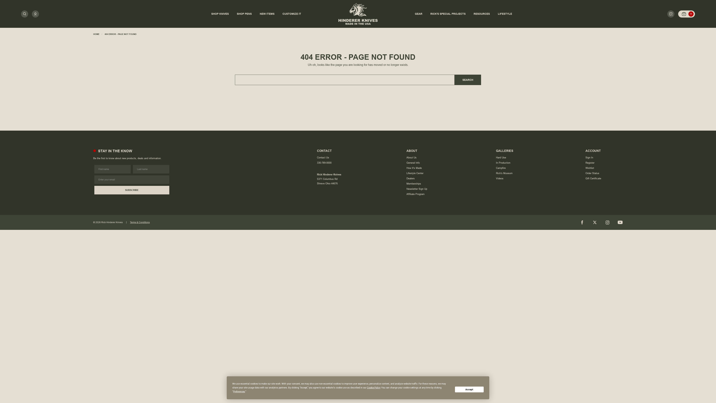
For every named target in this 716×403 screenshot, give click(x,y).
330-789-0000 (324, 162)
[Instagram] (607, 222)
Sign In (589, 157)
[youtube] (620, 222)
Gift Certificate (593, 178)
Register (589, 162)
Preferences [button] (239, 391)
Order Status (592, 173)
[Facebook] (582, 222)
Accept (469, 389)
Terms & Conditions (140, 222)
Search (467, 79)
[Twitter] (594, 222)
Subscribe (132, 190)
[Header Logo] (358, 14)
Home (96, 34)
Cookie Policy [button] (373, 387)
